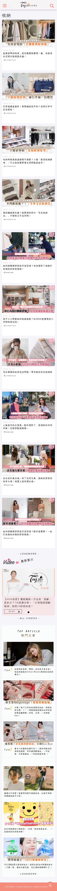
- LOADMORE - (28, 554)
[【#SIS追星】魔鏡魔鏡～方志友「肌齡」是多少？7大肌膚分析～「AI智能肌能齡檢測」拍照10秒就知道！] (28, 582)
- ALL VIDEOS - (28, 618)
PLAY (12, 611)
